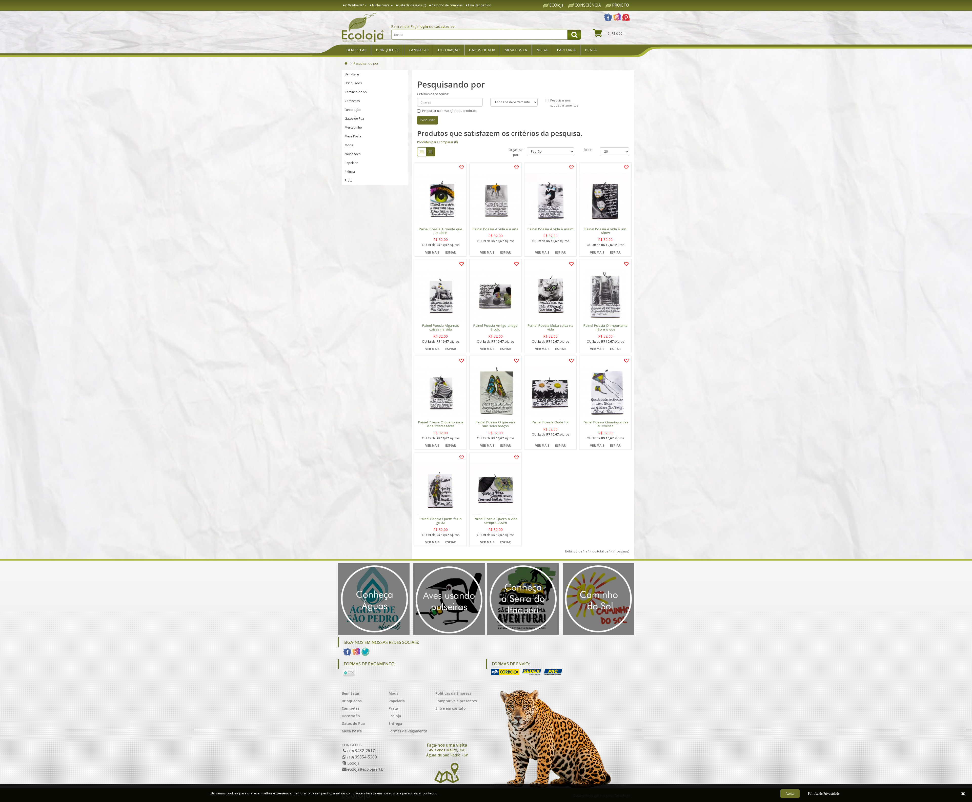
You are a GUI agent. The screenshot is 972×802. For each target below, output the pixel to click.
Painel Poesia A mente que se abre (440, 231)
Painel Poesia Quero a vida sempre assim (495, 521)
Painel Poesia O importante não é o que (605, 327)
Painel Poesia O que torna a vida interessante (440, 424)
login (423, 26)
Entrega (395, 723)
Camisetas (419, 49)
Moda (542, 49)
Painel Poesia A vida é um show (605, 231)
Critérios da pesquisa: (433, 94)
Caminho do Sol (356, 92)
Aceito (790, 793)
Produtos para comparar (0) (437, 142)
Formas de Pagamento (408, 731)
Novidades (352, 154)
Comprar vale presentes (456, 700)
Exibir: (588, 150)
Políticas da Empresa (453, 693)
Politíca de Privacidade (824, 793)
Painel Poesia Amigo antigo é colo (495, 327)
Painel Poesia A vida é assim (551, 229)
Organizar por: (514, 152)
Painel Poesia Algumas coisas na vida (440, 327)
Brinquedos (387, 49)
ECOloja (556, 5)
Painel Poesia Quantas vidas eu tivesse (605, 424)
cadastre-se (444, 26)
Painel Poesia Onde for (550, 422)
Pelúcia (350, 172)
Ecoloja (395, 715)
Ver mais (432, 252)
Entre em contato (450, 708)
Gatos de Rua (482, 49)
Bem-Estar (356, 49)
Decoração (449, 49)
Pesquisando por (366, 63)
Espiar (450, 252)
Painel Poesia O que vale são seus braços (496, 424)
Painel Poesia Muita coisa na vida (550, 327)
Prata (591, 49)
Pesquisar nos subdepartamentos (564, 103)
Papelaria (566, 49)
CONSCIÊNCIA (588, 5)
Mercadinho (353, 127)
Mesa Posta (515, 49)
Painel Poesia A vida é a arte (495, 229)
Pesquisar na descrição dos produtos (449, 111)
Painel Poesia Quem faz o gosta (441, 521)
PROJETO (620, 5)
